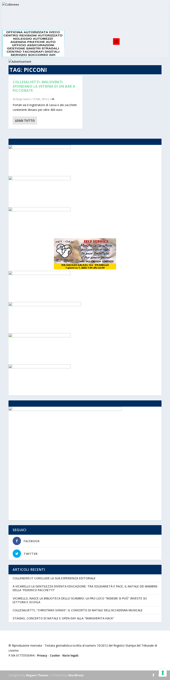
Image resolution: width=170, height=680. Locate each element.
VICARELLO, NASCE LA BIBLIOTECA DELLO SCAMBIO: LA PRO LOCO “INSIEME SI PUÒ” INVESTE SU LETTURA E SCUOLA (80, 600)
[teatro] (39, 367)
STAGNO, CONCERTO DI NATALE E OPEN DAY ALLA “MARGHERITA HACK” (63, 618)
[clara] (39, 148)
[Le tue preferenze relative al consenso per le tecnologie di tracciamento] (163, 673)
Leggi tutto (25, 120)
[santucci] (39, 179)
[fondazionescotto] (39, 336)
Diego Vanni (23, 99)
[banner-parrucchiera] (39, 274)
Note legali (70, 655)
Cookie (55, 655)
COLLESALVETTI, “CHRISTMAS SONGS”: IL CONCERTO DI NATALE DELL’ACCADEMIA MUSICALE (78, 610)
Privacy (42, 655)
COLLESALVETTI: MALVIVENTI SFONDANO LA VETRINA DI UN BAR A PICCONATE (44, 86)
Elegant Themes (37, 675)
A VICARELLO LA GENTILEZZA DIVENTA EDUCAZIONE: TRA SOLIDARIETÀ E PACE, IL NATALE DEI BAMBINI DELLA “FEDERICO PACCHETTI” (85, 588)
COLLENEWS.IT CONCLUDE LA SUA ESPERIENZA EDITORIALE (54, 578)
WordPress (76, 675)
